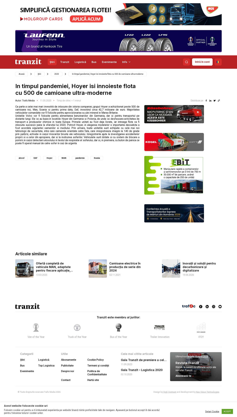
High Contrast (169, 392)
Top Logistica (46, 365)
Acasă (22, 74)
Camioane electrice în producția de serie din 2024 (125, 267)
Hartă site (93, 380)
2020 (56, 74)
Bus (94, 62)
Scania (97, 158)
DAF (35, 158)
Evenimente (109, 62)
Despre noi (67, 371)
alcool (21, 158)
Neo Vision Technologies (207, 392)
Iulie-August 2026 (199, 356)
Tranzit (64, 62)
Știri (52, 62)
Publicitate (67, 365)
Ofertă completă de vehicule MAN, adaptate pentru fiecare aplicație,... (54, 267)
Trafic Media (28, 100)
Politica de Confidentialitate (97, 373)
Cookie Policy (95, 359)
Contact (65, 380)
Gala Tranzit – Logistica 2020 (142, 370)
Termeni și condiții (98, 365)
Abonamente (68, 359)
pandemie (80, 158)
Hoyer (49, 158)
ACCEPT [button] (227, 411)
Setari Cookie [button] (212, 411)
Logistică (80, 62)
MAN (64, 158)
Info (124, 62)
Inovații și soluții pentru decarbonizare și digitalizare (199, 267)
